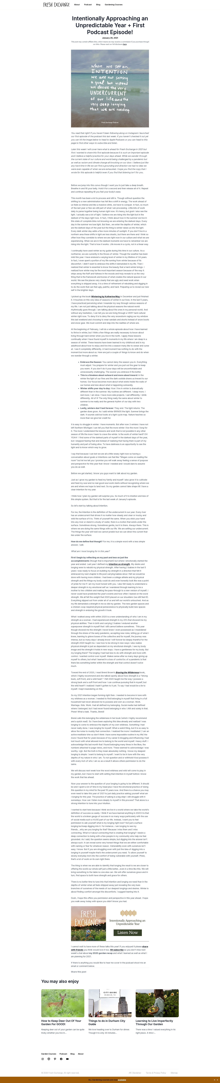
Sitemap (174, 1073)
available (122, 1080)
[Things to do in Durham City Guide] (110, 1015)
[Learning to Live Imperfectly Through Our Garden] (157, 1015)
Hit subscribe (117, 950)
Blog (98, 4)
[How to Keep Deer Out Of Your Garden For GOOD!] (62, 1015)
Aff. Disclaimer (135, 1073)
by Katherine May (105, 296)
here (124, 44)
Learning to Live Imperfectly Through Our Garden (154, 1022)
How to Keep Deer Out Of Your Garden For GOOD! (61, 1022)
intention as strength (119, 564)
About (77, 4)
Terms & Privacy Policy (156, 1073)
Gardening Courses (113, 4)
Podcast (88, 4)
